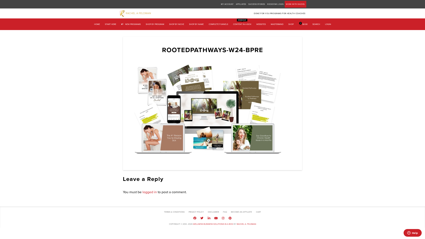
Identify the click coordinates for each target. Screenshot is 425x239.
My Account (227, 4)
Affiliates (241, 4)
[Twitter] (202, 218)
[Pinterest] (230, 218)
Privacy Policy (196, 212)
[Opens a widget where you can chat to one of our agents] (412, 233)
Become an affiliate (241, 212)
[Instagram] (223, 218)
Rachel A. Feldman (246, 224)
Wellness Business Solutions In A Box (213, 224)
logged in (149, 192)
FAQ (225, 212)
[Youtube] (216, 218)
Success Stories (256, 4)
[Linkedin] (209, 218)
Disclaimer (213, 212)
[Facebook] (195, 218)
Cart (258, 212)
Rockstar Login (275, 4)
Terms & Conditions (174, 212)
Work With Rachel (295, 4)
